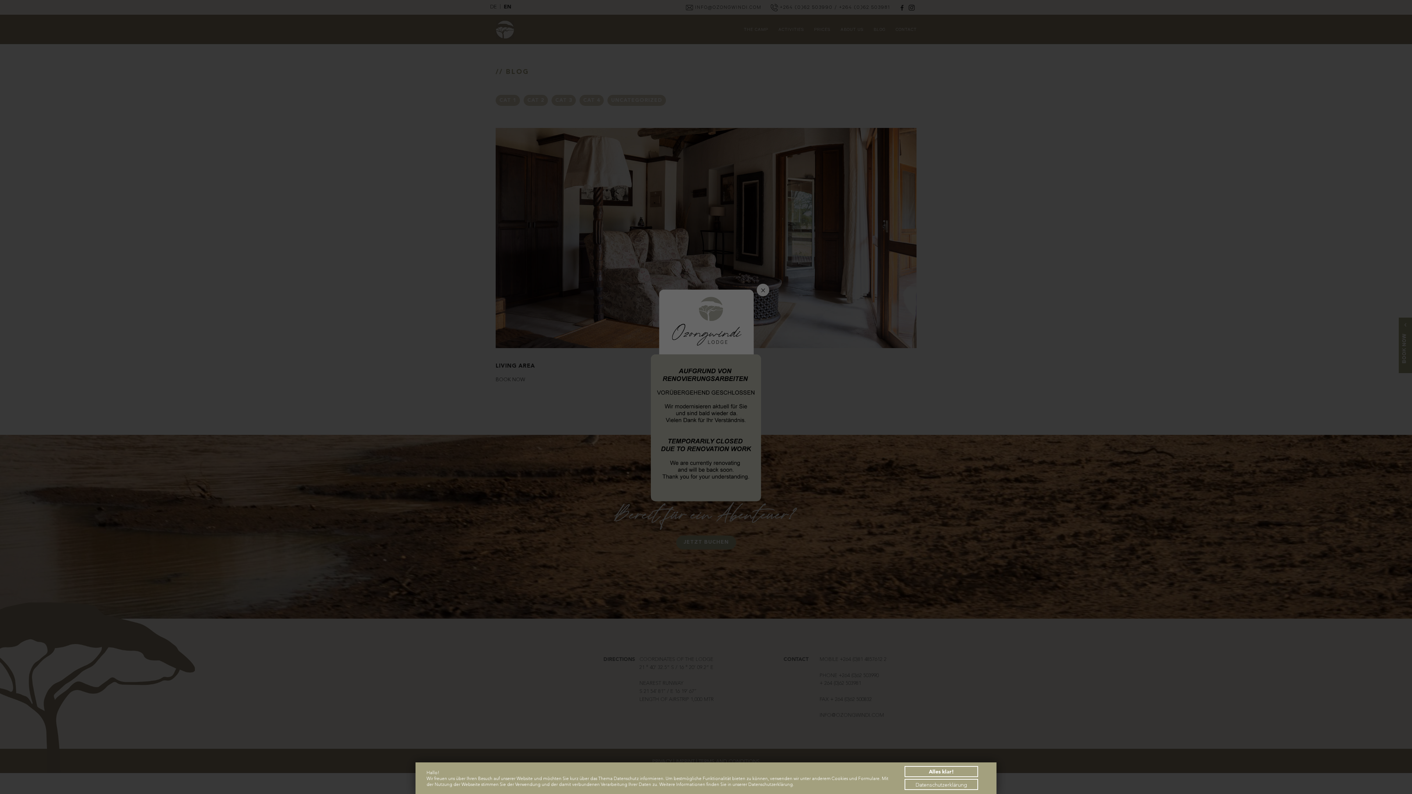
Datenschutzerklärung (941, 785)
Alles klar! (941, 771)
